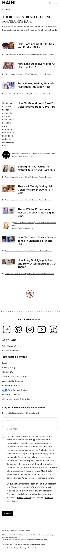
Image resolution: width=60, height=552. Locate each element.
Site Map (23, 548)
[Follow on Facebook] (6, 329)
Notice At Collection (11, 394)
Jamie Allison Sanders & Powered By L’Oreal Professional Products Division (31, 94)
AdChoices (28, 539)
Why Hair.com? (9, 345)
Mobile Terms (17, 456)
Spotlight (9, 340)
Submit (7, 513)
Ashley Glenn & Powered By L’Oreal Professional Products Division (28, 74)
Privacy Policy (8, 367)
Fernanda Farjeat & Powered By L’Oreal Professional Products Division (29, 54)
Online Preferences (11, 385)
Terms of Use (38, 487)
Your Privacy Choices (18, 389)
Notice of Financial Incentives (42, 477)
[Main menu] (56, 3)
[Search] (50, 3)
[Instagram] (30, 329)
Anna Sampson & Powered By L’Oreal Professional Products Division (28, 251)
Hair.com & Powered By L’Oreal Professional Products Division (35, 153)
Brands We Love (10, 350)
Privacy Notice (24, 497)
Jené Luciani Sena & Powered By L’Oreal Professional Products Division (29, 274)
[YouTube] (42, 329)
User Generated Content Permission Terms (29, 544)
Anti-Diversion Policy (11, 548)
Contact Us (7, 371)
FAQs (4, 362)
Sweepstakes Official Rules (15, 376)
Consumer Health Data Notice (16, 399)
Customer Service (14, 357)
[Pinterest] (18, 329)
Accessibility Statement (13, 380)
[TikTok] (53, 329)
